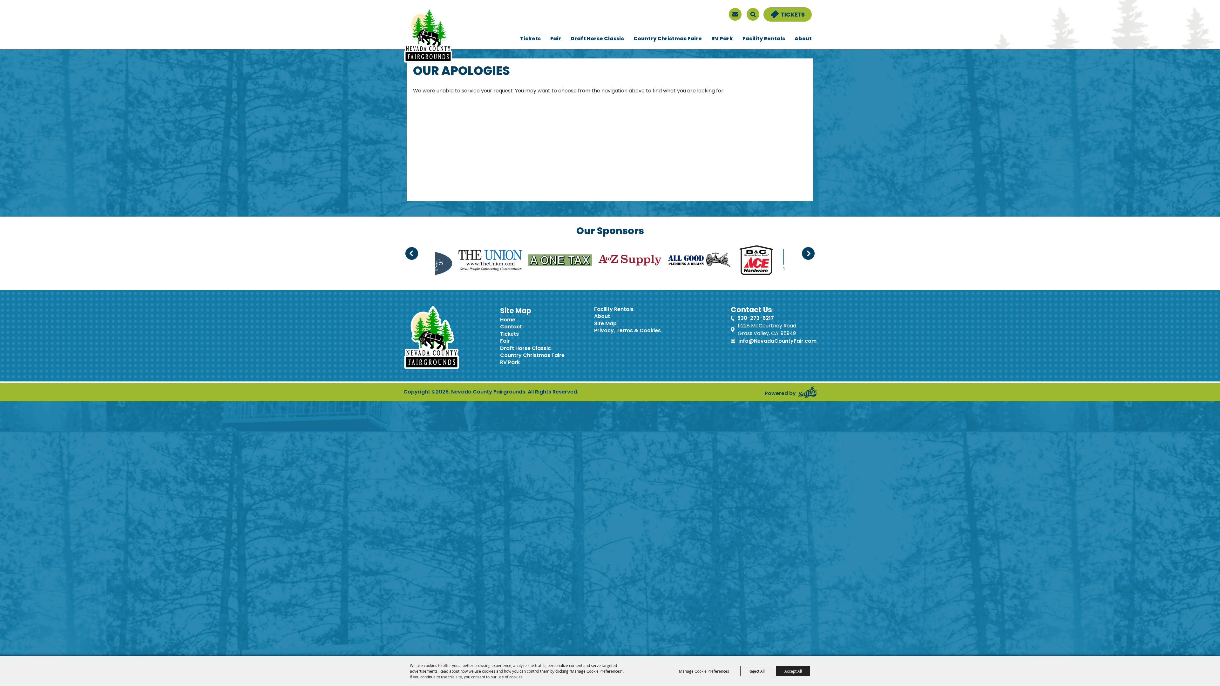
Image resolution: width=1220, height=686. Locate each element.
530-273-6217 (755, 318)
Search (753, 14)
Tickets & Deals (783, 11)
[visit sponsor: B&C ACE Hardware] (610, 261)
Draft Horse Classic (597, 39)
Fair (555, 39)
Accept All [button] (793, 671)
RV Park (722, 39)
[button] (411, 253)
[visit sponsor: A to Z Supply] (484, 261)
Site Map (605, 323)
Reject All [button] (757, 671)
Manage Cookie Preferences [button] (704, 671)
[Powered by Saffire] (807, 392)
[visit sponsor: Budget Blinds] (666, 261)
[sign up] (735, 14)
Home (507, 320)
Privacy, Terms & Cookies (627, 330)
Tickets (530, 39)
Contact (511, 327)
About (803, 39)
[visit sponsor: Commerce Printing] (736, 261)
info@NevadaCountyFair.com (777, 341)
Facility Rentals (763, 39)
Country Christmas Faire (668, 39)
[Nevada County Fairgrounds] (428, 36)
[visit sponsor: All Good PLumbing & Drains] (554, 261)
